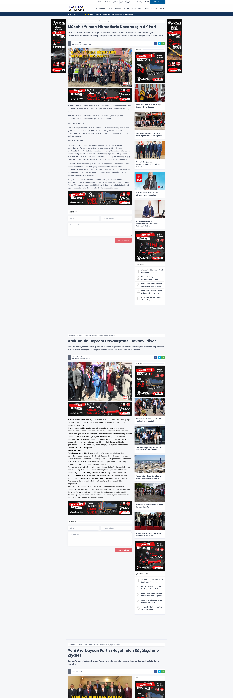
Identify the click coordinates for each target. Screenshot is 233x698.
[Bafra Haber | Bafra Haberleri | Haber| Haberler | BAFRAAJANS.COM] (77, 8)
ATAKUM (79, 335)
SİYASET (126, 8)
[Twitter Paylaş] (159, 43)
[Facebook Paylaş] (155, 43)
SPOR (147, 8)
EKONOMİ (118, 8)
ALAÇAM (154, 8)
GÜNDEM (102, 8)
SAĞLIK (140, 8)
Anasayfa (72, 21)
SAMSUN (79, 645)
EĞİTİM (133, 8)
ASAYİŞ (109, 8)
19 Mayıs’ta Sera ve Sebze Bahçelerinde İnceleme (105, 14)
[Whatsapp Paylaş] (163, 43)
